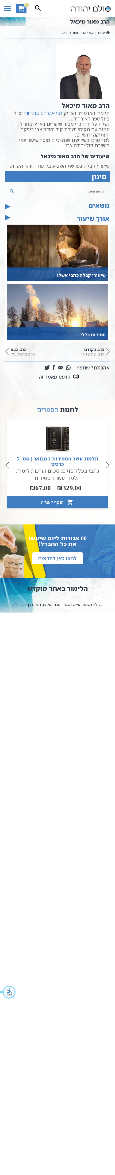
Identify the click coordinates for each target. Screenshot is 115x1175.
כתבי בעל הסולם (80, 470)
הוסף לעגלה (53, 502)
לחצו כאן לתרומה (57, 558)
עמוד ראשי (97, 32)
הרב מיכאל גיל (23, 351)
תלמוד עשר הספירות (57, 478)
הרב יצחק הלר (92, 351)
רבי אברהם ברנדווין (43, 113)
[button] (8, 992)
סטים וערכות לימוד (38, 470)
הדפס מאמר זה (55, 376)
